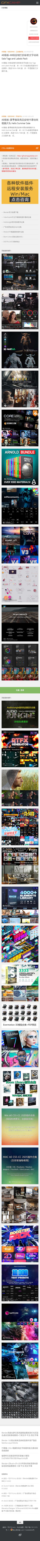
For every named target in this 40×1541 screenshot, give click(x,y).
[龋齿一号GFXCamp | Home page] (13, 3)
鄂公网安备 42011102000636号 (23, 1530)
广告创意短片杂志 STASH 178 (25, 1501)
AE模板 (4, 52)
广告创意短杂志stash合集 (13, 227)
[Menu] (37, 2)
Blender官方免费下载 (11, 212)
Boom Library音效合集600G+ (13, 237)
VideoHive (11, 52)
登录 (22, 690)
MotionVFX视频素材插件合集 (14, 232)
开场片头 (19, 116)
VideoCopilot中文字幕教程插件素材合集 (17, 217)
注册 (17, 690)
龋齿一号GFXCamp (9, 1527)
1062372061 (34, 38)
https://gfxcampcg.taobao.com (27, 156)
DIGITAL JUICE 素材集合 (12, 242)
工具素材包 (19, 52)
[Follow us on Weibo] (37, 148)
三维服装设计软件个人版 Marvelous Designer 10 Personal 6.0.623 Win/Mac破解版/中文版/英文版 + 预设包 (20, 1508)
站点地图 (20, 1527)
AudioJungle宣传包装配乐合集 (14, 222)
